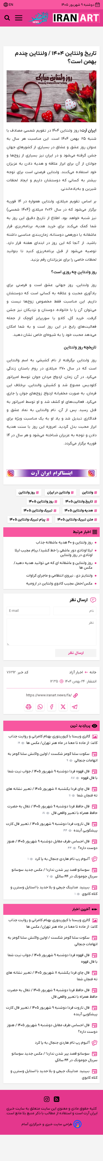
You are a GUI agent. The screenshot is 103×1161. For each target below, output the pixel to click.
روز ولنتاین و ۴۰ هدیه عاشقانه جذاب (64, 542)
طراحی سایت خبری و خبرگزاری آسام (46, 1124)
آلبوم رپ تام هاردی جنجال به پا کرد (59, 859)
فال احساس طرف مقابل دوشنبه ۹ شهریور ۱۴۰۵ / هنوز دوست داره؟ (52, 844)
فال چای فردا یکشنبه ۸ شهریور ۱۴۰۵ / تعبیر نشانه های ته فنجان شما (52, 792)
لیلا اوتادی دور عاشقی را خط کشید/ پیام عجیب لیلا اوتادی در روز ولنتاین (54, 552)
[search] (7, 18)
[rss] (56, 1099)
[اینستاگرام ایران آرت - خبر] (51, 473)
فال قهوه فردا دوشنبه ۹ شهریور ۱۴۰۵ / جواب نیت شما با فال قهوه (53, 774)
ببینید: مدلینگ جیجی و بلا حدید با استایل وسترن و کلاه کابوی (54, 890)
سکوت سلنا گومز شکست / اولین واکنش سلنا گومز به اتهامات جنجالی (53, 757)
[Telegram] (75, 707)
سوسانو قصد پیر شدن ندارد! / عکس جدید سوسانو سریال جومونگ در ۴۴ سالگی (55, 873)
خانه (93, 672)
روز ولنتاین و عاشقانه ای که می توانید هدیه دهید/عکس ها (53, 565)
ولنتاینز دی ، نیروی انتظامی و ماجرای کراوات (59, 575)
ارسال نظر (76, 653)
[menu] (18, 17)
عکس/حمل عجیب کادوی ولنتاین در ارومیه (59, 583)
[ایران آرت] (76, 18)
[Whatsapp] (40, 707)
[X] (63, 707)
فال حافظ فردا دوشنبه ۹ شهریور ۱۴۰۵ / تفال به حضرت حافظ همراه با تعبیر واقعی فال (52, 809)
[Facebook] (52, 707)
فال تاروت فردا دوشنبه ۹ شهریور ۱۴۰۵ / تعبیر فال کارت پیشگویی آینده (52, 827)
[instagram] (46, 1099)
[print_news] (28, 707)
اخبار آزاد (76, 672)
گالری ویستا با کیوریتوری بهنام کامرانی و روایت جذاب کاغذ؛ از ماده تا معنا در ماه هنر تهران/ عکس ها (53, 739)
